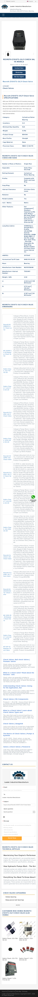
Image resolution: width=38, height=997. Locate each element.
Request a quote (10, 1)
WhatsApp (19, 72)
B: (3, 293)
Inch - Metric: (7, 203)
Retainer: (5, 195)
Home (3, 17)
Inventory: (6, 123)
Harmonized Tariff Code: (11, 259)
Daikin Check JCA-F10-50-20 (7, 370)
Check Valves (15, 17)
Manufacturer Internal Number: (10, 272)
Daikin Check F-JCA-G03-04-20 (7, 637)
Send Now (12, 838)
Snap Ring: (6, 185)
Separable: (6, 168)
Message (6, 821)
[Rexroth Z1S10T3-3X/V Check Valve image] (19, 39)
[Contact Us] (33, 498)
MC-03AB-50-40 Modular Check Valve (7, 353)
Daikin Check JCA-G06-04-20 (7, 529)
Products (8, 17)
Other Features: (7, 207)
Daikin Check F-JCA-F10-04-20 (7, 388)
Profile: (5, 178)
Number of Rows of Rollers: (11, 164)
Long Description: (8, 226)
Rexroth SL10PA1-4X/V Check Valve (7, 414)
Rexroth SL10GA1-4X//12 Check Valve (7, 475)
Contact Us (11, 991)
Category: (6, 117)
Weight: (5, 131)
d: (3, 281)
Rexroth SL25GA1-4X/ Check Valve (7, 557)
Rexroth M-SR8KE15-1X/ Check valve (7, 327)
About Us (4, 991)
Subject (6, 802)
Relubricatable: (7, 199)
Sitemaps (24, 991)
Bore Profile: (7, 138)
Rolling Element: (8, 173)
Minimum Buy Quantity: (11, 127)
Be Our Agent (19, 77)
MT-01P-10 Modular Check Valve (7, 648)
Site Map (18, 991)
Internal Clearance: (9, 189)
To (4, 794)
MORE (18, 905)
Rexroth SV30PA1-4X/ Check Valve (7, 457)
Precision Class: (8, 146)
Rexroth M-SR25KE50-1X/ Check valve (7, 591)
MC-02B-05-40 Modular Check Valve (7, 618)
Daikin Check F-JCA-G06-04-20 (7, 501)
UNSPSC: (5, 255)
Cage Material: (8, 142)
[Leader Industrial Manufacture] (4, 7)
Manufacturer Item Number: (12, 267)
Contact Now (19, 68)
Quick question (8, 809)
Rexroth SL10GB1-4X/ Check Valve (7, 574)
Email (5, 787)
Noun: (4, 263)
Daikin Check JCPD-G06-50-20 (7, 440)
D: (3, 286)
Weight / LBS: (7, 277)
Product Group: (8, 135)
